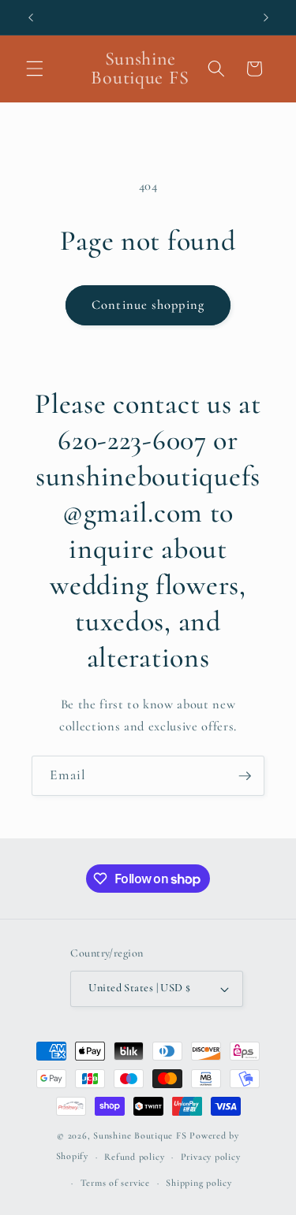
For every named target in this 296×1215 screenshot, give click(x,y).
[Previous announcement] (30, 17)
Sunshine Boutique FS (139, 1135)
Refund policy (134, 1156)
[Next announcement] (266, 17)
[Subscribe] (245, 776)
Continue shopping (148, 305)
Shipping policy (199, 1182)
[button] (35, 68)
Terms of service (115, 1182)
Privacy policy (211, 1156)
